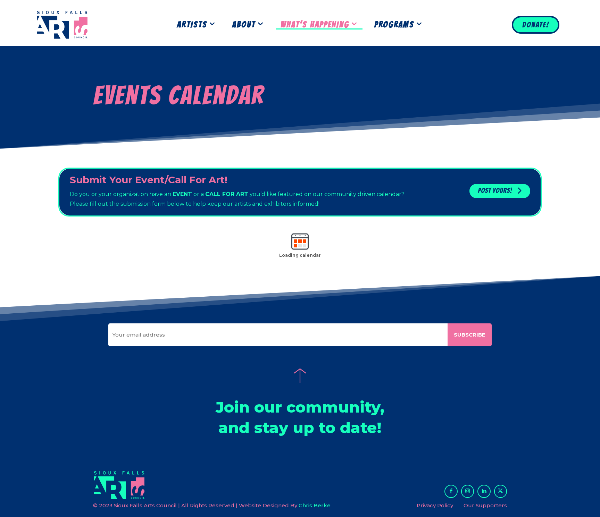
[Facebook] (451, 491)
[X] (500, 491)
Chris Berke (315, 505)
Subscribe (469, 334)
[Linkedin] (484, 491)
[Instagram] (467, 491)
